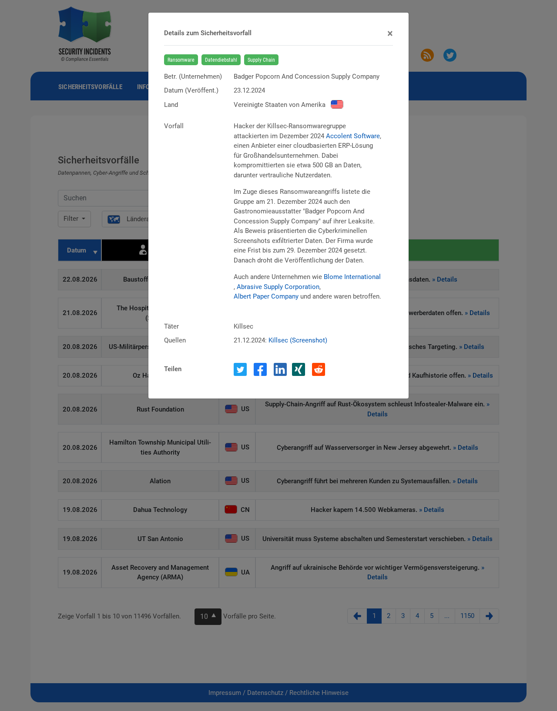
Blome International (352, 277)
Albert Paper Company (266, 296)
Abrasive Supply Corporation (278, 287)
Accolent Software (353, 136)
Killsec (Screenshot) (297, 340)
